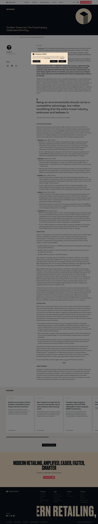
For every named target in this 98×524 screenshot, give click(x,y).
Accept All (62, 61)
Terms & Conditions (47, 58)
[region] (49, 58)
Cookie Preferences (36, 61)
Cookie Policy (62, 58)
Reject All (53, 61)
